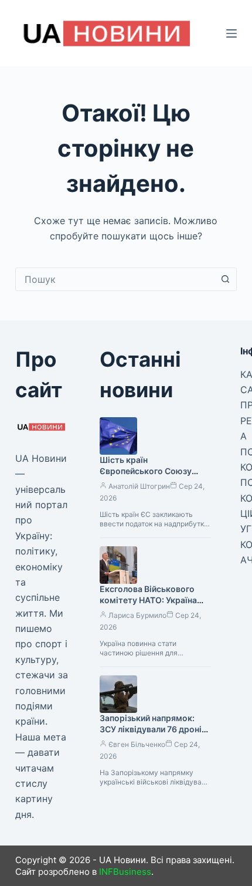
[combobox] (115, 279)
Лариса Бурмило (137, 615)
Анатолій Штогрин (139, 486)
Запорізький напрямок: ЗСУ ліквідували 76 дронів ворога (153, 729)
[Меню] (231, 33)
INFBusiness (125, 871)
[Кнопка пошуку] (225, 279)
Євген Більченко (136, 744)
